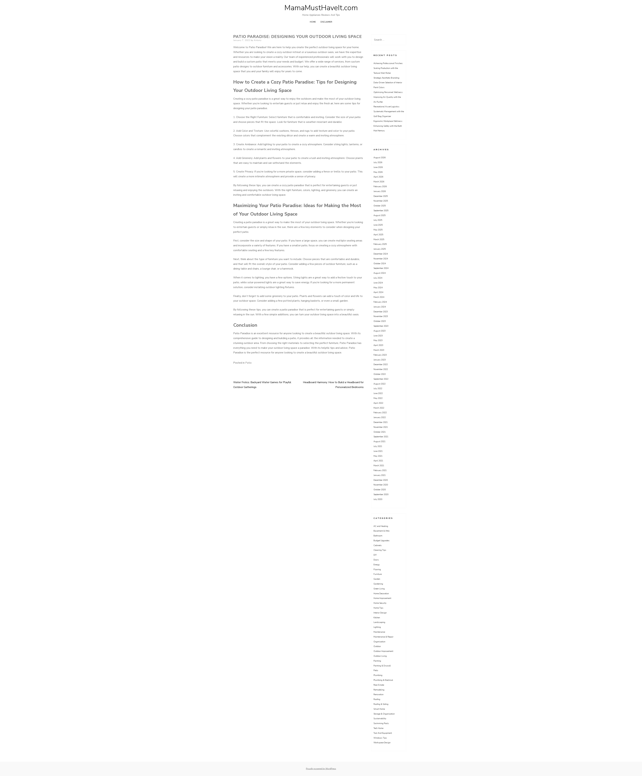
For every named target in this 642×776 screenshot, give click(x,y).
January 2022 (379, 417)
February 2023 (380, 355)
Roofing (376, 699)
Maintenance (379, 632)
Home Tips (378, 608)
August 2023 (379, 331)
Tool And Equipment (382, 733)
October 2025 (379, 205)
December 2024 (380, 253)
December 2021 (380, 422)
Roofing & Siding (380, 704)
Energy (376, 564)
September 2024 (380, 268)
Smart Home (379, 709)
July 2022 (377, 388)
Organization (379, 641)
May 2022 (378, 398)
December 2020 (380, 480)
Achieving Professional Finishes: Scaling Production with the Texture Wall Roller (388, 68)
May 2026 (378, 172)
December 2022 (380, 364)
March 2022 (378, 408)
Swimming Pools (381, 723)
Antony (257, 40)
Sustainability (379, 718)
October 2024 (379, 263)
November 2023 (380, 316)
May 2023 (378, 340)
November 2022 (380, 369)
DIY (375, 555)
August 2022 (379, 383)
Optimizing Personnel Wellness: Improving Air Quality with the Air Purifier (388, 97)
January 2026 (379, 191)
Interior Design (380, 612)
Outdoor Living (380, 656)
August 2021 (379, 441)
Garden (376, 579)
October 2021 (379, 432)
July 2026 (377, 162)
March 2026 (378, 181)
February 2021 (380, 470)
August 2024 (379, 273)
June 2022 (378, 393)
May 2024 (378, 287)
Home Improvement (382, 598)
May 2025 (378, 229)
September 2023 (380, 326)
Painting (377, 661)
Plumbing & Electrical (383, 680)
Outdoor (377, 646)
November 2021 (380, 427)
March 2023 (378, 350)
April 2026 (378, 176)
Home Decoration (381, 593)
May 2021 (378, 456)
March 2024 (378, 297)
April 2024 (378, 292)
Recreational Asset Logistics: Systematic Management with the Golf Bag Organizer (388, 111)
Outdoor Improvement (383, 651)
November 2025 (380, 201)
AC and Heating (380, 526)
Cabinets (377, 545)
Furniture (377, 574)
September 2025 (380, 210)
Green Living (379, 588)
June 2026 (378, 167)
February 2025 (380, 244)
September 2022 (380, 379)
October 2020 (379, 489)
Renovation (378, 694)
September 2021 (380, 436)
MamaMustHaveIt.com (321, 8)
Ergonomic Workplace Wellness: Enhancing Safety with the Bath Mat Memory (388, 126)
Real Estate (378, 685)
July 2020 (377, 499)
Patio (248, 363)
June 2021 (378, 451)
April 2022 (378, 403)
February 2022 (380, 412)
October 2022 (379, 374)
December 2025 (380, 196)
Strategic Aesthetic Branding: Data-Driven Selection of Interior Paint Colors (387, 83)
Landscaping (379, 622)
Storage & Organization (384, 714)
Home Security (379, 603)
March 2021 (378, 465)
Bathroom (377, 535)
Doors (376, 559)
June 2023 (378, 335)
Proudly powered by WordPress (321, 768)
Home (313, 22)
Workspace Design (382, 742)
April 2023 (378, 345)
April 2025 (378, 234)
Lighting (377, 627)
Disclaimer (326, 22)
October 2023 (379, 321)
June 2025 (378, 225)
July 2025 (377, 220)
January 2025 (379, 249)
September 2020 (380, 494)
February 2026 (380, 186)
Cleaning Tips (379, 550)
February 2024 (380, 302)
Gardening (378, 584)
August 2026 (379, 157)
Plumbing (377, 675)
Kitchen (376, 617)
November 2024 (380, 258)
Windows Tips (380, 738)
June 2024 (378, 282)
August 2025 (379, 215)
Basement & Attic (381, 531)
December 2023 (380, 311)
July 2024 (377, 278)
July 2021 (377, 446)
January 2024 (379, 306)
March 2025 (378, 239)
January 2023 (379, 359)
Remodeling (378, 689)
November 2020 (380, 484)
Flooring (377, 569)
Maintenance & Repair (383, 636)
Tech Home (378, 728)
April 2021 (378, 460)
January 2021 (379, 475)
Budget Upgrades (381, 540)
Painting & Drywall (382, 665)
